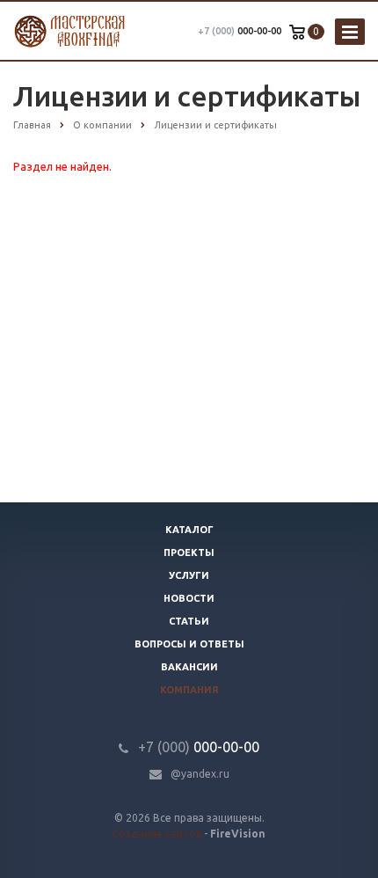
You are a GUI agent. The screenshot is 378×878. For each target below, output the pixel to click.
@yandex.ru (200, 773)
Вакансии (189, 667)
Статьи (189, 621)
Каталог (189, 529)
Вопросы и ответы (189, 644)
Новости (189, 598)
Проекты (189, 552)
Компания (189, 689)
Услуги (189, 575)
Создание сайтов (157, 833)
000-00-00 (239, 31)
